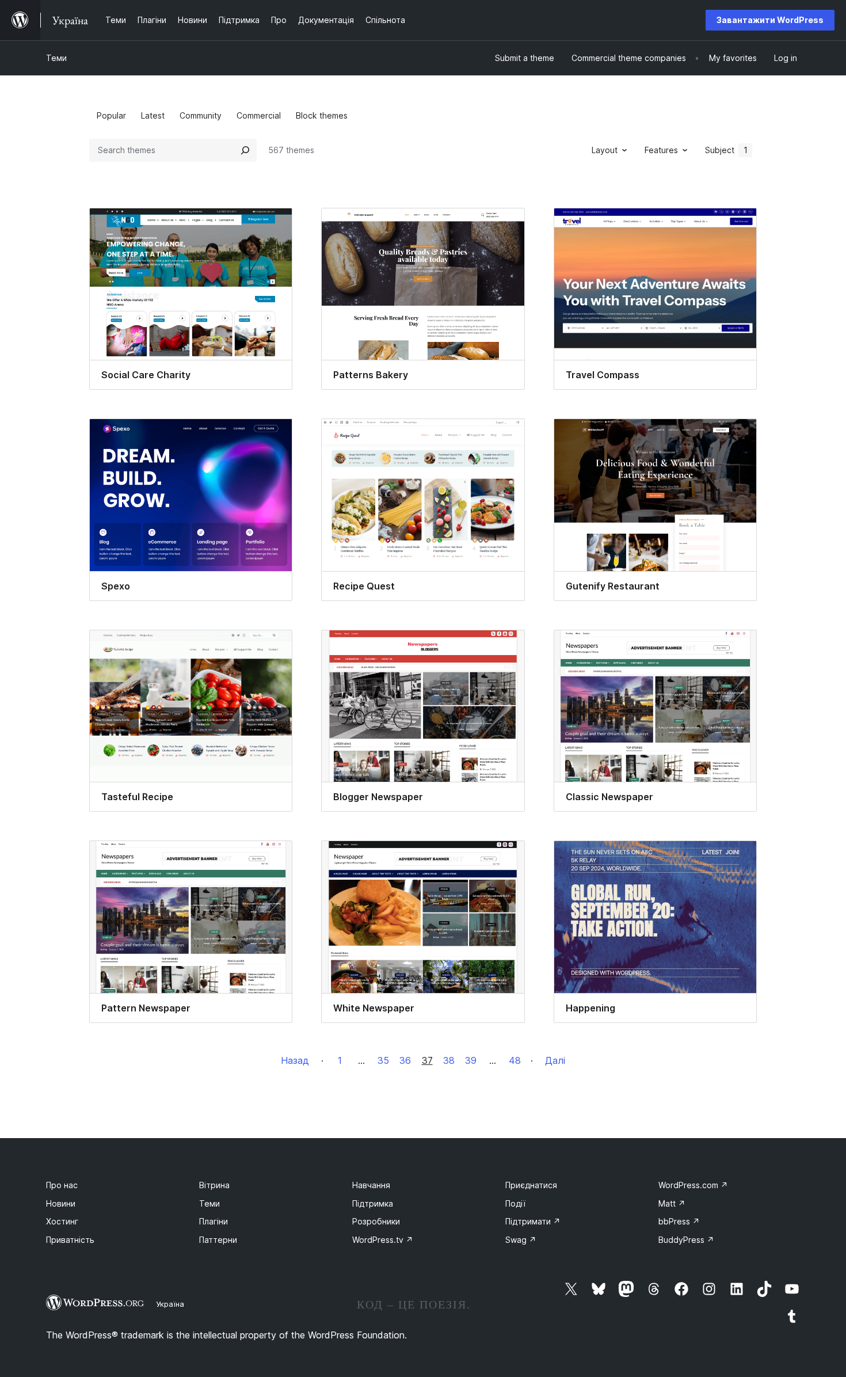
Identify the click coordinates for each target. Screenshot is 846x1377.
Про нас (62, 1185)
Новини (60, 1203)
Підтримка (372, 1203)
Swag (520, 1240)
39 (471, 1060)
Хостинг (62, 1221)
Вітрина (214, 1185)
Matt (671, 1203)
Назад (295, 1060)
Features (661, 150)
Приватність (70, 1240)
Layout (605, 150)
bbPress (679, 1221)
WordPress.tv (382, 1240)
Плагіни (213, 1221)
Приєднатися (531, 1185)
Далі (555, 1060)
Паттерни (218, 1240)
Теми (56, 58)
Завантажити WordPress (770, 20)
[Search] (245, 150)
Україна (170, 1303)
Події (515, 1203)
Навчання (371, 1185)
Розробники (376, 1221)
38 (449, 1060)
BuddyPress (686, 1240)
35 (383, 1060)
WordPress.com (693, 1185)
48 (515, 1060)
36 (405, 1060)
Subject (726, 150)
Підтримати (533, 1221)
